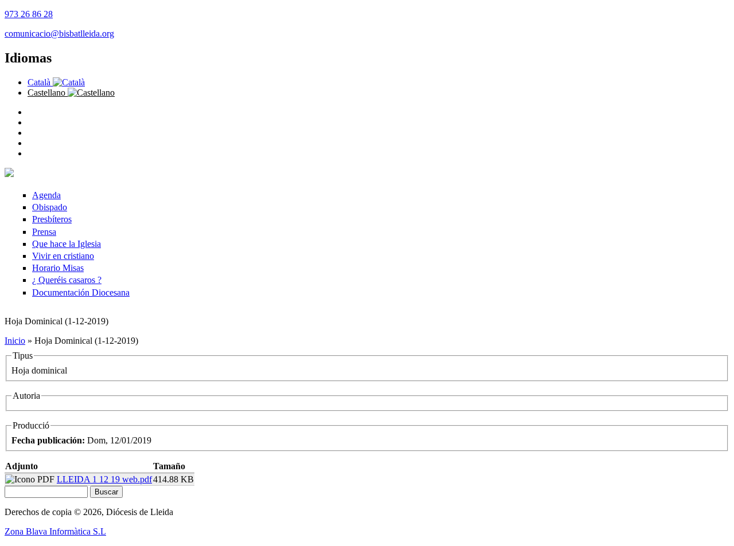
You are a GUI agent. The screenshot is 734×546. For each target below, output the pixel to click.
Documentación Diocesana (81, 292)
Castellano (48, 92)
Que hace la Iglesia (66, 244)
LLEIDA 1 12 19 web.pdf (104, 479)
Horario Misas (58, 268)
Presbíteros (52, 219)
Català (40, 82)
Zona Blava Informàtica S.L (55, 531)
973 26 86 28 (29, 14)
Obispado (49, 207)
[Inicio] (9, 174)
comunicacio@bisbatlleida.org (59, 33)
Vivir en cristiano (63, 256)
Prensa (44, 232)
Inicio (15, 340)
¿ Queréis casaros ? (66, 280)
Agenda (46, 195)
